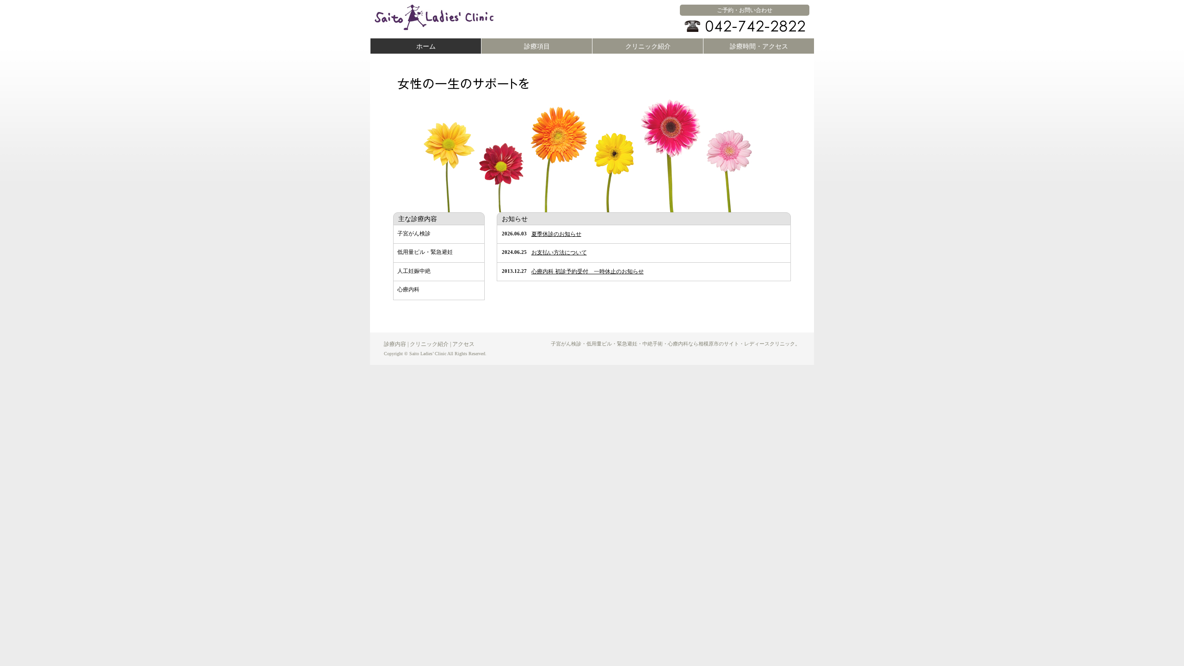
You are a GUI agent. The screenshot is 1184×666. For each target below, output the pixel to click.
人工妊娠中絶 (414, 271)
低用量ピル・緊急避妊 (425, 252)
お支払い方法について (559, 252)
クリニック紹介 (648, 46)
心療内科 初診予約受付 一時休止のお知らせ (587, 271)
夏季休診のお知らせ (556, 234)
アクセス (463, 344)
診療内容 (395, 344)
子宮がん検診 (414, 233)
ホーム (426, 46)
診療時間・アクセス (759, 46)
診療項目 (537, 46)
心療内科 (408, 289)
